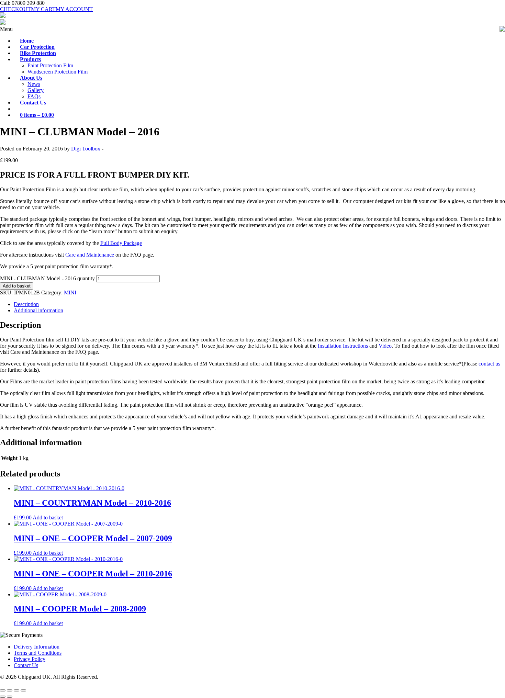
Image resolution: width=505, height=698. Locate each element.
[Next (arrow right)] (9, 697)
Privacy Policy (29, 659)
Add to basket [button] (48, 517)
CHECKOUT (15, 9)
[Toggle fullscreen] (9, 690)
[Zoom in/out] (2, 690)
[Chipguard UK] (2, 16)
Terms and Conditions (37, 653)
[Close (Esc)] (23, 690)
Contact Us (26, 665)
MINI (70, 292)
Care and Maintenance (89, 255)
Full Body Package (121, 243)
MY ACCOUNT (74, 9)
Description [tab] (26, 304)
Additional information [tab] (38, 310)
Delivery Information (36, 647)
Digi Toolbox (85, 148)
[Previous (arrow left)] (2, 697)
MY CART (43, 9)
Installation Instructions (343, 346)
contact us (489, 364)
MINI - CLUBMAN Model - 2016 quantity (47, 278)
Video (385, 346)
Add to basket (17, 286)
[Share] (16, 690)
